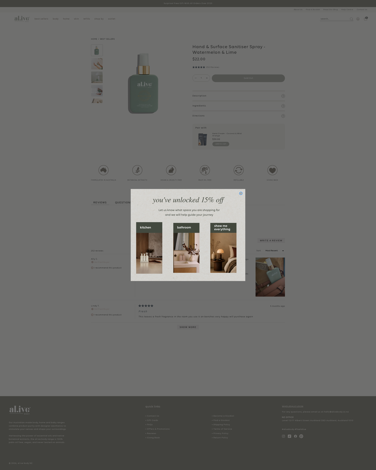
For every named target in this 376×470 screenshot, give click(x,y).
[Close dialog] (240, 193)
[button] (149, 248)
